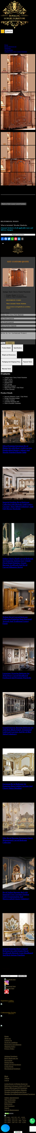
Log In (6, 1080)
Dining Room (9, 1062)
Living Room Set (10, 1084)
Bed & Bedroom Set (10, 46)
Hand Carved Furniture (12, 1065)
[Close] (3, 243)
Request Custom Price (18, 234)
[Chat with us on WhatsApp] (32, 1121)
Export (6, 1108)
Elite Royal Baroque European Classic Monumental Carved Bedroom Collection (18, 840)
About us (7, 1038)
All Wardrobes (8, 50)
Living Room (8, 1067)
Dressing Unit (9, 1090)
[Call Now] (5, 1128)
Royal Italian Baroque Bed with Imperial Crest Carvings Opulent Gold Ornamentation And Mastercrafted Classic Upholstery (16, 895)
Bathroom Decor (21, 1092)
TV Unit (27, 1086)
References (8, 1104)
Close (3, 343)
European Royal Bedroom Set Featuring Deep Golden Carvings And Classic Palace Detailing (17, 786)
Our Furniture (9, 1106)
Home (6, 45)
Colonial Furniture (28, 1094)
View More (6, 466)
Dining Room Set (22, 1084)
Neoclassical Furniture (12, 1069)
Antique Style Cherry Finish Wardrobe (15, 51)
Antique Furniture (10, 1056)
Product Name (5, 313)
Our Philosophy (9, 1102)
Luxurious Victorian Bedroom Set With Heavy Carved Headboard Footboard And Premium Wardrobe (17, 675)
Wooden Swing (9, 1092)
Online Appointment (11, 1098)
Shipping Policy (9, 1047)
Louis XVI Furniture (20, 1088)
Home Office (8, 1088)
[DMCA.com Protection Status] (9, 1114)
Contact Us (8, 1040)
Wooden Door (9, 1094)
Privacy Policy (9, 1049)
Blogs (6, 1076)
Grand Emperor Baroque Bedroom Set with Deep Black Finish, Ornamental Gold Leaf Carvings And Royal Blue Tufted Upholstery (18, 730)
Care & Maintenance (11, 1110)
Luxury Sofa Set (19, 1086)
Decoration (8, 1060)
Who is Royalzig (10, 1100)
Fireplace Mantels (20, 1090)
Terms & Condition (11, 1043)
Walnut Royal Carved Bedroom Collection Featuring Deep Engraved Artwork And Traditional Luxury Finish (17, 620)
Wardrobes (7, 48)
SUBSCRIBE (22, 976)
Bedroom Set (8, 1086)
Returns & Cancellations (12, 1045)
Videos (6, 1078)
